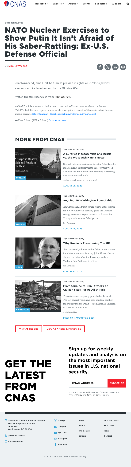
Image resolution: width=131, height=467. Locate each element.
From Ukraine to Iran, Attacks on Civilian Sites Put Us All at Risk (85, 288)
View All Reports (28, 329)
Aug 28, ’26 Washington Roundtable (87, 200)
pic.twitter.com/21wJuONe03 (81, 113)
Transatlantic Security (73, 149)
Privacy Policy (75, 395)
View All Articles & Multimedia (64, 329)
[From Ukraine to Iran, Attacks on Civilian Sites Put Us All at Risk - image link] (38, 295)
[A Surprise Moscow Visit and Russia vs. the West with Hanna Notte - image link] (38, 163)
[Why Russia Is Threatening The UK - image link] (38, 252)
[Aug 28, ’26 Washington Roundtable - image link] (38, 210)
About (81, 420)
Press (106, 431)
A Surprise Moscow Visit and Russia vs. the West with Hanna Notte (87, 155)
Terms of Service (95, 395)
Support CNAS (111, 420)
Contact (108, 436)
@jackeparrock (58, 113)
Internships (84, 431)
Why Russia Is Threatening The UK (86, 243)
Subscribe (117, 383)
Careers (82, 436)
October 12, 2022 (57, 120)
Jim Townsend (18, 66)
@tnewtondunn (40, 113)
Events (81, 425)
